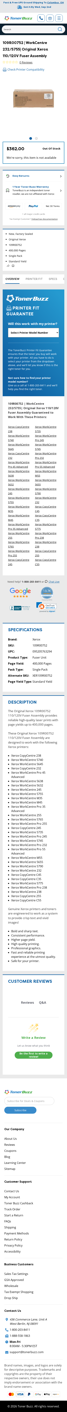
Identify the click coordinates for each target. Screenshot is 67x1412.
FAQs (7, 1221)
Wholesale (11, 1286)
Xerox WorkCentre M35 (18, 509)
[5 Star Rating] (20, 592)
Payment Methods (16, 1233)
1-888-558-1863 (20, 1336)
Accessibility (12, 1251)
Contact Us (11, 1191)
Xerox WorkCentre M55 (45, 473)
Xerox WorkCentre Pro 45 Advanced (18, 464)
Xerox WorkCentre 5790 (45, 491)
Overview (12, 279)
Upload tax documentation (44, 218)
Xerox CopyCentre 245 (18, 562)
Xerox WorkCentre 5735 (45, 429)
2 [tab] (36, 138)
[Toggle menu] (59, 18)
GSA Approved (14, 1280)
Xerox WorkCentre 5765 (18, 544)
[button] (46, 607)
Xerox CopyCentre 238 (18, 429)
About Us (10, 1139)
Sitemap (9, 1169)
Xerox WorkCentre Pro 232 (45, 456)
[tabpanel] (33, 105)
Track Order (12, 1209)
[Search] (60, 29)
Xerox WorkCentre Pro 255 (18, 553)
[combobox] (33, 29)
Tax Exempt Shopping (18, 1292)
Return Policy (13, 1239)
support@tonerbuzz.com (27, 1352)
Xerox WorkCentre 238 (45, 544)
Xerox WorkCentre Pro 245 (45, 438)
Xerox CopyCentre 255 (45, 553)
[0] (50, 18)
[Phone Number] (41, 18)
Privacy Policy (13, 1245)
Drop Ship (11, 1298)
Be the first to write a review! (33, 1055)
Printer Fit (34, 279)
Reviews (9, 1145)
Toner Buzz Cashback (18, 1203)
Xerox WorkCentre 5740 (18, 438)
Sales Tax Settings (16, 1274)
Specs (53, 279)
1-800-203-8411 (20, 1330)
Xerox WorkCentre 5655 (45, 482)
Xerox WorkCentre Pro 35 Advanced (18, 526)
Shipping (10, 1227)
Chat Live (54, 581)
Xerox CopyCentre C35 (45, 518)
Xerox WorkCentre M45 (18, 518)
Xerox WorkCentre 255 (18, 535)
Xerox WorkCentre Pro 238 (45, 535)
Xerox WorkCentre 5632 (18, 482)
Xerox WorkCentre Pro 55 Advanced (45, 464)
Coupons (10, 1151)
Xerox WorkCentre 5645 (18, 447)
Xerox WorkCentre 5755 (18, 500)
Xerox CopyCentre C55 (45, 562)
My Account (12, 1197)
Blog (7, 1157)
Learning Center (15, 1163)
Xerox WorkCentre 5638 (18, 473)
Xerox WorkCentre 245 (18, 491)
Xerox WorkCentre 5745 (45, 447)
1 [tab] (30, 138)
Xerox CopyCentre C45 (45, 509)
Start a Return (13, 1215)
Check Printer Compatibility (26, 69)
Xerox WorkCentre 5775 (45, 526)
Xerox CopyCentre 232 (18, 456)
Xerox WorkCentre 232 (45, 500)
